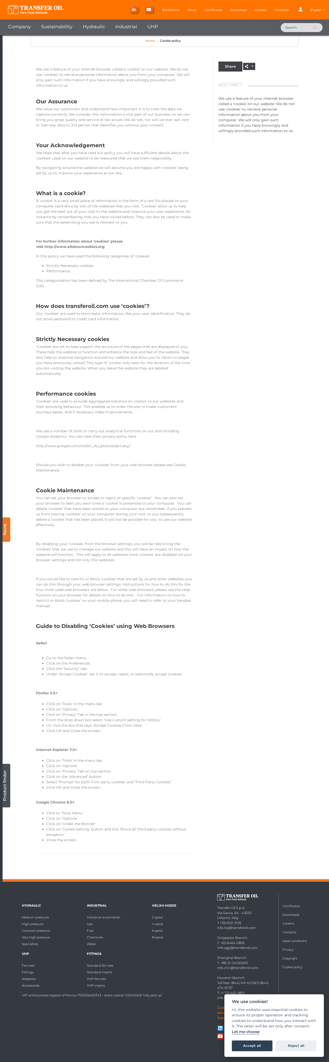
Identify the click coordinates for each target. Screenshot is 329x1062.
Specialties (30, 944)
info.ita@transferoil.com (236, 928)
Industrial (126, 26)
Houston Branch (230, 978)
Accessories (31, 985)
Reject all (296, 1046)
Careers (261, 10)
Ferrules (28, 965)
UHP (152, 26)
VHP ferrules (96, 979)
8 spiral (157, 937)
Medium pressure (35, 917)
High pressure (32, 924)
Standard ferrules (100, 965)
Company (19, 26)
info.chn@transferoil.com (237, 968)
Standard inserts (99, 972)
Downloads (290, 915)
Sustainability (56, 26)
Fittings (28, 972)
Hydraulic (94, 26)
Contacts (282, 10)
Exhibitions (170, 10)
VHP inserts (96, 985)
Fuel (90, 931)
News (192, 10)
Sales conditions (294, 941)
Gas (90, 924)
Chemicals (95, 937)
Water (91, 944)
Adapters (29, 979)
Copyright (290, 958)
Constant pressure (36, 931)
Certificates (213, 10)
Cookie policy (292, 967)
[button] (317, 10)
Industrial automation (103, 917)
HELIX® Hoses (164, 905)
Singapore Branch (232, 938)
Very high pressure (36, 937)
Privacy (288, 949)
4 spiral (157, 924)
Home (150, 41)
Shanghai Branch (231, 958)
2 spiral (157, 917)
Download (238, 10)
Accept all (252, 1046)
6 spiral (157, 931)
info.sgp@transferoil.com (237, 948)
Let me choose (246, 1032)
